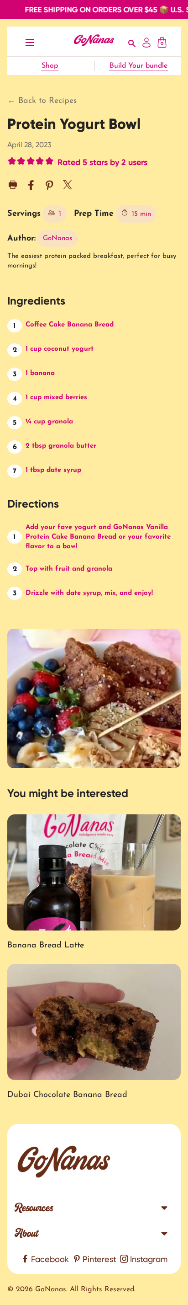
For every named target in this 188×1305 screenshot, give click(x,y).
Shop (50, 66)
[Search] (132, 41)
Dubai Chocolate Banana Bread (67, 1095)
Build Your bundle (138, 66)
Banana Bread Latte (45, 945)
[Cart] (162, 41)
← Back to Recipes (42, 101)
